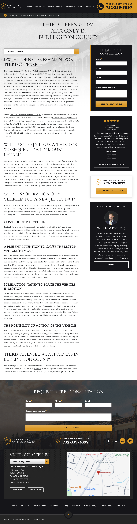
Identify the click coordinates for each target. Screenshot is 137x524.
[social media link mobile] (122, 441)
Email (98, 77)
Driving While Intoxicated (36, 71)
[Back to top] (68, 514)
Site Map (76, 506)
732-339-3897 (114, 183)
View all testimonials (111, 164)
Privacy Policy (90, 506)
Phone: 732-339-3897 (19, 479)
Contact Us (89, 7)
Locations (69, 7)
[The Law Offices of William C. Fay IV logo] (12, 6)
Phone (99, 68)
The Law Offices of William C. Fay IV (25, 115)
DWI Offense (39, 15)
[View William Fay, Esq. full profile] (111, 212)
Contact (37, 369)
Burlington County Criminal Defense (20, 15)
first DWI (57, 89)
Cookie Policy (106, 506)
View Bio (111, 264)
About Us (39, 7)
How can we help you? (106, 87)
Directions (17, 490)
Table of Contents (14, 51)
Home (29, 7)
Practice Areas (53, 7)
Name (99, 59)
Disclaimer (120, 506)
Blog (80, 7)
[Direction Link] (98, 474)
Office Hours (36, 490)
